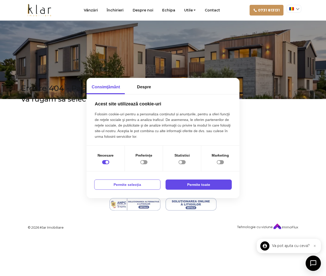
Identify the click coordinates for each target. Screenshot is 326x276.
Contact (212, 10)
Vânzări (91, 10)
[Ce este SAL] (135, 204)
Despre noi (143, 10)
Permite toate (198, 185)
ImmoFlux (289, 227)
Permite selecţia (127, 185)
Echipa (168, 10)
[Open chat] (313, 263)
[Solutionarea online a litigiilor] (191, 204)
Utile (188, 10)
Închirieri (115, 10)
